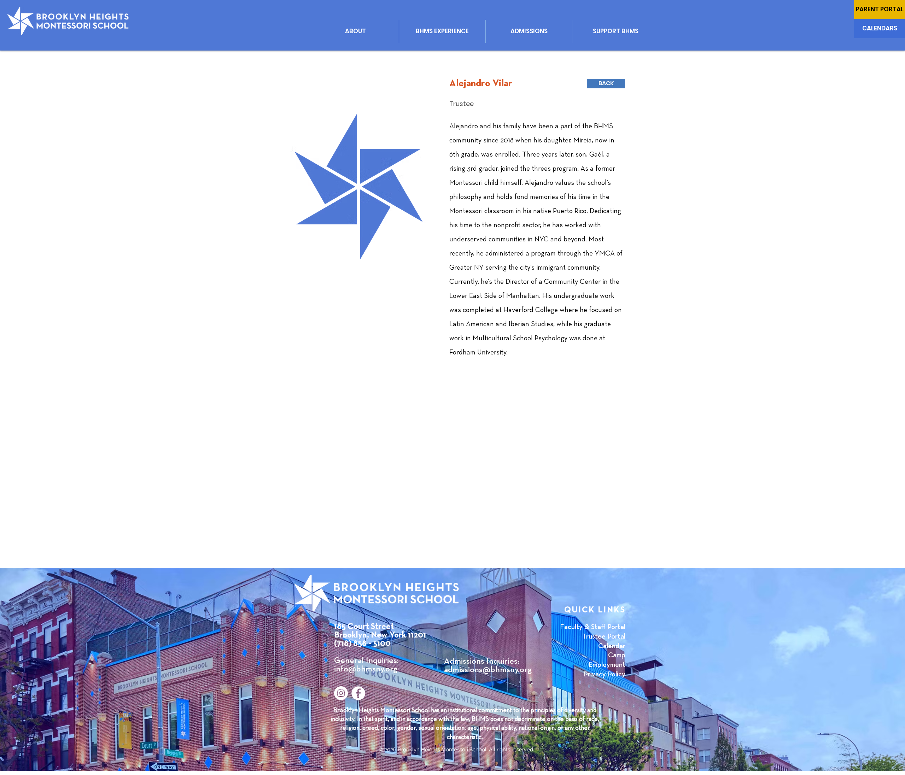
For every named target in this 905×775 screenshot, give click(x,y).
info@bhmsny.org (365, 669)
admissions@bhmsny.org (488, 669)
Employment (606, 664)
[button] (355, 31)
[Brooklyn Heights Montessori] (358, 693)
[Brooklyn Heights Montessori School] (341, 693)
